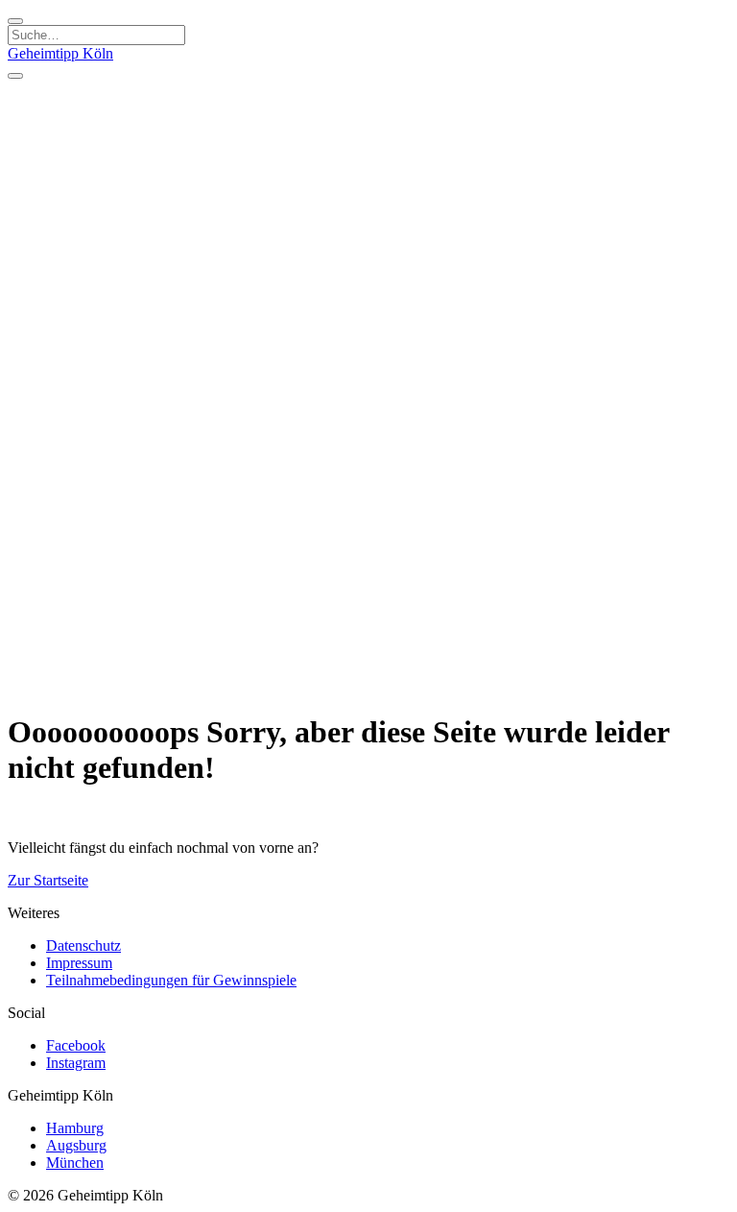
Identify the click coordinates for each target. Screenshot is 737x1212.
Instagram (76, 1062)
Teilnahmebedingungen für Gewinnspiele (171, 980)
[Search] (15, 21)
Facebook (76, 1045)
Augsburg (76, 1145)
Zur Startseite (48, 880)
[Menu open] (15, 76)
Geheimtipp (60, 53)
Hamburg (75, 1128)
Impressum (79, 963)
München (75, 1162)
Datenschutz (83, 945)
